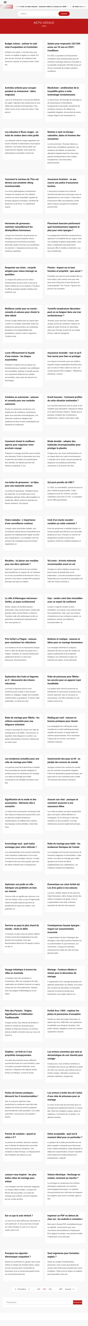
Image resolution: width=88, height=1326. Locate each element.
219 (38, 1289)
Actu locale (44, 23)
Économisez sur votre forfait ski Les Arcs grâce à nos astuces (63, 886)
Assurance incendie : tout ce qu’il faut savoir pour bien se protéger (64, 354)
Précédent (22, 1289)
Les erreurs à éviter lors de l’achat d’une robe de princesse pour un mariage (64, 1096)
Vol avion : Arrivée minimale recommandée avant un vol (61, 562)
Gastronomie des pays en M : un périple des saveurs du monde (63, 760)
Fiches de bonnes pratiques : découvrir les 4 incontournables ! (21, 1094)
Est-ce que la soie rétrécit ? (19, 1215)
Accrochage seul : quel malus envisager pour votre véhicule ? (21, 845)
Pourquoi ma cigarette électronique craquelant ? (18, 1255)
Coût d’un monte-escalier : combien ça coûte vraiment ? (62, 521)
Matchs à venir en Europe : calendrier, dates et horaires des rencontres (63, 135)
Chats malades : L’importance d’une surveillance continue (20, 521)
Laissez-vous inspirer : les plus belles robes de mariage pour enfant (20, 1178)
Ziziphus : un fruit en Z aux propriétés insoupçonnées (18, 1053)
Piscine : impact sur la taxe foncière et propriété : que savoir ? (64, 269)
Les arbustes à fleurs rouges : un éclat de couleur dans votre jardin (22, 133)
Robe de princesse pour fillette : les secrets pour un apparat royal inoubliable (64, 680)
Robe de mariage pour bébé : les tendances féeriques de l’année (63, 845)
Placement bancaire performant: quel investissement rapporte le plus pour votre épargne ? (64, 227)
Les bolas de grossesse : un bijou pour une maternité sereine (22, 484)
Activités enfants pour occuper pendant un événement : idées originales (20, 91)
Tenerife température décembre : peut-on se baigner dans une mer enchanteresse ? (64, 312)
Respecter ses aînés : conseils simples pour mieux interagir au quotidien (21, 271)
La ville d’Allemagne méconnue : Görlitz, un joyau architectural (21, 600)
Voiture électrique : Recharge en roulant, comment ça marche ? (63, 1176)
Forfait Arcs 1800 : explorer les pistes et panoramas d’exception (64, 1012)
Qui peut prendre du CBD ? (60, 482)
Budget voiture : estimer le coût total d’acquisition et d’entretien (21, 45)
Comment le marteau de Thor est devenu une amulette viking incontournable (22, 183)
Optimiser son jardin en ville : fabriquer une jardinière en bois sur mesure (21, 888)
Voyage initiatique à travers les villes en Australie (20, 971)
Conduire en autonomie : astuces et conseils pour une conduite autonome (21, 400)
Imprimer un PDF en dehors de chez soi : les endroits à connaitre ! (65, 1217)
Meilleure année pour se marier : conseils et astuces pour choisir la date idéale (22, 312)
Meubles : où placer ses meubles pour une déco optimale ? (21, 562)
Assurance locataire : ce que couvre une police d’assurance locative (62, 183)
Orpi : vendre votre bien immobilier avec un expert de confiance (65, 600)
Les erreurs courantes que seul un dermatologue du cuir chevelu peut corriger (65, 1055)
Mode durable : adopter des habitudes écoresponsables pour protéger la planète (64, 445)
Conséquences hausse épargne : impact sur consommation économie (64, 929)
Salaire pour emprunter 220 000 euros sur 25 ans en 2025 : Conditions (63, 47)
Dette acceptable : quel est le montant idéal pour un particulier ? (64, 1135)
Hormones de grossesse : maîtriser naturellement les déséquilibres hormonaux (19, 227)
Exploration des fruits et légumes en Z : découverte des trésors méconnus (21, 680)
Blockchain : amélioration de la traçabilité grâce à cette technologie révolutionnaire (63, 91)
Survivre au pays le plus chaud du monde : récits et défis (22, 927)
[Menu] (5, 2)
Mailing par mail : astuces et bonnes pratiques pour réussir (62, 719)
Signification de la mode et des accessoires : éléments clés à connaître (20, 803)
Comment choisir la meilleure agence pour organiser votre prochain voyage (20, 445)
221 (50, 1289)
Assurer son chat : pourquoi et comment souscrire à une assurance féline (62, 803)
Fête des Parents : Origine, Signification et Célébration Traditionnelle (19, 1014)
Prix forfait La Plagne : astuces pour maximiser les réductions (20, 640)
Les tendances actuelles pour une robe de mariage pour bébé (22, 760)
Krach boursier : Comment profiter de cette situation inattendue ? (64, 398)
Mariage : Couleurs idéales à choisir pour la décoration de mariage (62, 973)
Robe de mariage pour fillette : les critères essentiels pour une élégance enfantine (22, 721)
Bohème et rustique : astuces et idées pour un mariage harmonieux (65, 640)
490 (60, 1289)
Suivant (68, 1289)
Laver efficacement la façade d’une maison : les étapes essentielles (20, 356)
